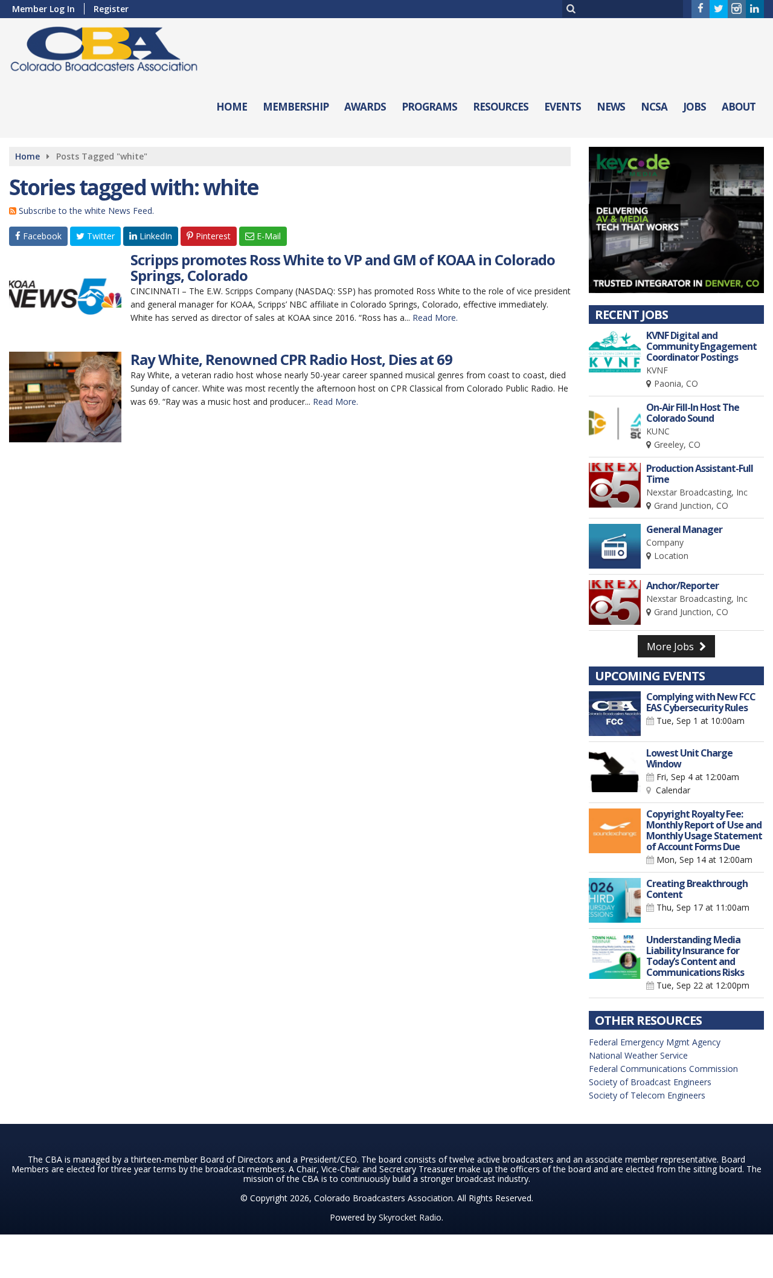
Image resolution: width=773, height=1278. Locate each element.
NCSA (654, 107)
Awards (365, 107)
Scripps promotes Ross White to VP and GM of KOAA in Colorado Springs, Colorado (342, 267)
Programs (429, 107)
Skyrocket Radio (410, 1217)
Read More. (435, 317)
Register (111, 9)
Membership (296, 107)
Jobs (694, 107)
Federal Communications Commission (663, 1068)
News (611, 107)
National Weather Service (638, 1055)
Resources (500, 107)
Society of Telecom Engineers (647, 1095)
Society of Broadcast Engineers (650, 1082)
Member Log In (43, 9)
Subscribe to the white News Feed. (86, 210)
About (738, 107)
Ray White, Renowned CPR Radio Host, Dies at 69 (291, 359)
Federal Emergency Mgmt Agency (654, 1042)
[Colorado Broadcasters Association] (113, 46)
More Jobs (671, 646)
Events (562, 107)
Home (231, 107)
